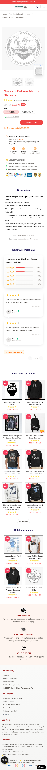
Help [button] (42, 767)
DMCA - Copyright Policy (11, 685)
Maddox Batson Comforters (13, 18)
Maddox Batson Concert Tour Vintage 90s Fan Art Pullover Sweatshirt (12, 507)
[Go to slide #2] (29, 82)
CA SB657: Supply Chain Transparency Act (18, 688)
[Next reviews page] (41, 358)
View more (23, 521)
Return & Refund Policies (12, 705)
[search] (37, 6)
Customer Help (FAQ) (10, 711)
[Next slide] (41, 48)
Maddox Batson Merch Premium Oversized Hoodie (13, 590)
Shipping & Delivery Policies (12, 698)
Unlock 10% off (4, 760)
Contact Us (6, 708)
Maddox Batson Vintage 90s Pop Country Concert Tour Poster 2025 (12, 438)
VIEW (12, 397)
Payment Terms (8, 701)
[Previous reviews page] (30, 358)
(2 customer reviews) (21, 100)
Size (5, 108)
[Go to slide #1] (17, 82)
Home (4, 14)
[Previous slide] (5, 48)
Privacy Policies (8, 682)
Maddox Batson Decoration (20, 14)
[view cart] (43, 6)
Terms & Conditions (10, 678)
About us (6, 675)
